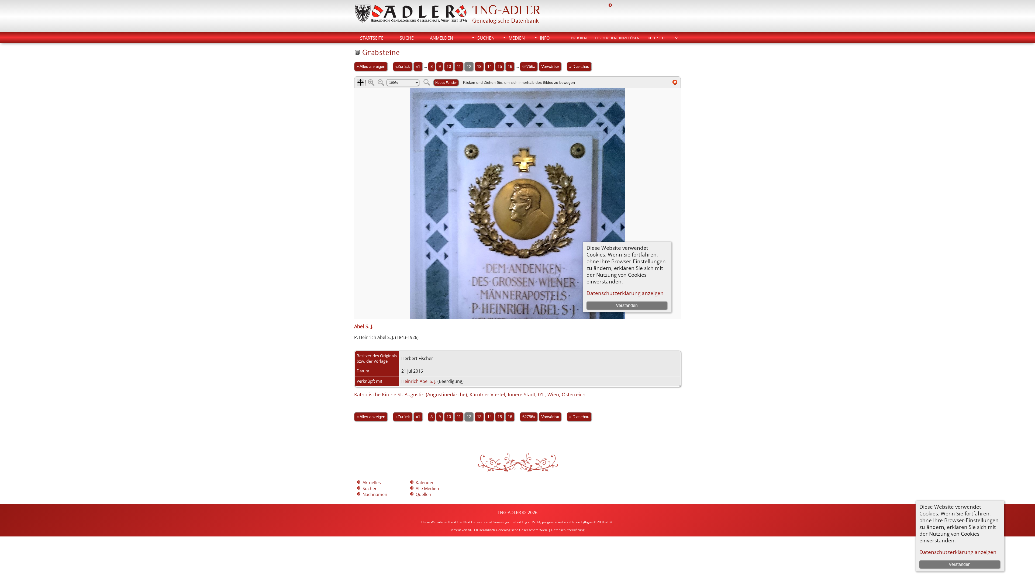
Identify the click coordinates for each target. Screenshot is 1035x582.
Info (545, 38)
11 (459, 66)
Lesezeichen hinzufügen (617, 38)
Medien (517, 38)
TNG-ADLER (506, 10)
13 (479, 66)
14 (489, 66)
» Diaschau (579, 66)
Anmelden (441, 38)
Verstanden (960, 564)
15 (500, 66)
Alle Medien (427, 488)
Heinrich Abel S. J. (418, 381)
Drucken (579, 38)
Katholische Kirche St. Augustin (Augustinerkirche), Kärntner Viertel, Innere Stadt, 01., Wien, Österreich (469, 394)
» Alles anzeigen (371, 66)
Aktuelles (372, 483)
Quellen (423, 494)
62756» (528, 66)
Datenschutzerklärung (568, 530)
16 (510, 66)
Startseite (372, 38)
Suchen (486, 38)
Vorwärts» (550, 66)
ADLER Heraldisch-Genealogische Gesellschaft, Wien (507, 530)
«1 (418, 66)
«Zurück (402, 66)
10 (449, 66)
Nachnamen (375, 494)
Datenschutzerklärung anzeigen (957, 552)
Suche (407, 38)
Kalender (425, 483)
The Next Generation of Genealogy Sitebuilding (492, 522)
